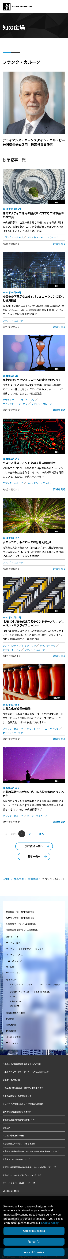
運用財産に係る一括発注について (17, 1095)
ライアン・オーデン (13, 732)
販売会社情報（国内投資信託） (20, 917)
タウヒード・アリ (12, 649)
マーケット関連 (13, 942)
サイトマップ (12, 1042)
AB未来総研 (14, 1006)
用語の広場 (11, 1024)
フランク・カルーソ (13, 237)
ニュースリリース (14, 960)
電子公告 (10, 966)
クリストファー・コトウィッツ (43, 237)
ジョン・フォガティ (37, 816)
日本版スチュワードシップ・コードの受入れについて (26, 1071)
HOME (6, 879)
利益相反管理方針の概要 (13, 1135)
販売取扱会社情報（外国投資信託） (22, 929)
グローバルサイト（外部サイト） (17, 1183)
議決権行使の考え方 (11, 1080)
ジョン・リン (29, 645)
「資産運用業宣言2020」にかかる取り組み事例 (23, 1087)
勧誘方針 (6, 1127)
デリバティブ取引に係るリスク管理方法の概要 (23, 1103)
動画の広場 (11, 1030)
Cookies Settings (11, 1191)
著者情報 (33, 879)
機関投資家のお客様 (15, 1012)
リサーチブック (13, 972)
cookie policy (50, 1222)
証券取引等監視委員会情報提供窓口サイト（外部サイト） (27, 1167)
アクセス (13, 996)
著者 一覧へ (34, 856)
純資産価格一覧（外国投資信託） (21, 923)
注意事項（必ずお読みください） (17, 1159)
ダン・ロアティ (10, 645)
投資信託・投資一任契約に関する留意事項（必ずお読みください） (31, 1151)
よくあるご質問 (13, 1036)
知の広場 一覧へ (34, 846)
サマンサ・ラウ (47, 645)
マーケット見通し (14, 954)
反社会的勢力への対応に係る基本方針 (19, 1143)
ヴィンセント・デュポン (15, 403)
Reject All (34, 1241)
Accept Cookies (34, 1252)
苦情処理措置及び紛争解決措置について (20, 1119)
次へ (41, 834)
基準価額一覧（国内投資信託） (20, 911)
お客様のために (16, 1001)
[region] (34, 1227)
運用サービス (12, 936)
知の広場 (19, 879)
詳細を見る (59, 243)
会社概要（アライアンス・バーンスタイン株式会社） (31, 992)
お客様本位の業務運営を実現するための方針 (22, 1064)
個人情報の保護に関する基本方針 (17, 1111)
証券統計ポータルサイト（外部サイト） (20, 1175)
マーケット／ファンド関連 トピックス (25, 948)
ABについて (11, 979)
